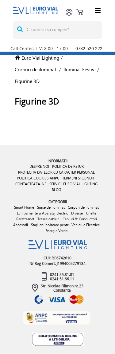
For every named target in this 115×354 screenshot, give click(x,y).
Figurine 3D (27, 81)
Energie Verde (56, 230)
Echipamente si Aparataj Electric (42, 213)
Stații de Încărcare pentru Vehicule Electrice (65, 224)
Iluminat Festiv (78, 69)
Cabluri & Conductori (80, 219)
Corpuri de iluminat (35, 69)
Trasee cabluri (48, 219)
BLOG (56, 189)
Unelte (91, 213)
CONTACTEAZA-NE (30, 184)
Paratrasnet (25, 219)
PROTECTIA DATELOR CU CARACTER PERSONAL (56, 172)
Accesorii (20, 224)
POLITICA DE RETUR (68, 166)
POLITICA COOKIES (33, 177)
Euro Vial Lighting (39, 57)
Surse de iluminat (51, 207)
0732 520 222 (88, 48)
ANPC (54, 178)
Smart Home (24, 207)
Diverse (77, 213)
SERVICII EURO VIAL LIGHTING (73, 184)
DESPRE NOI (39, 166)
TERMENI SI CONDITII (79, 178)
